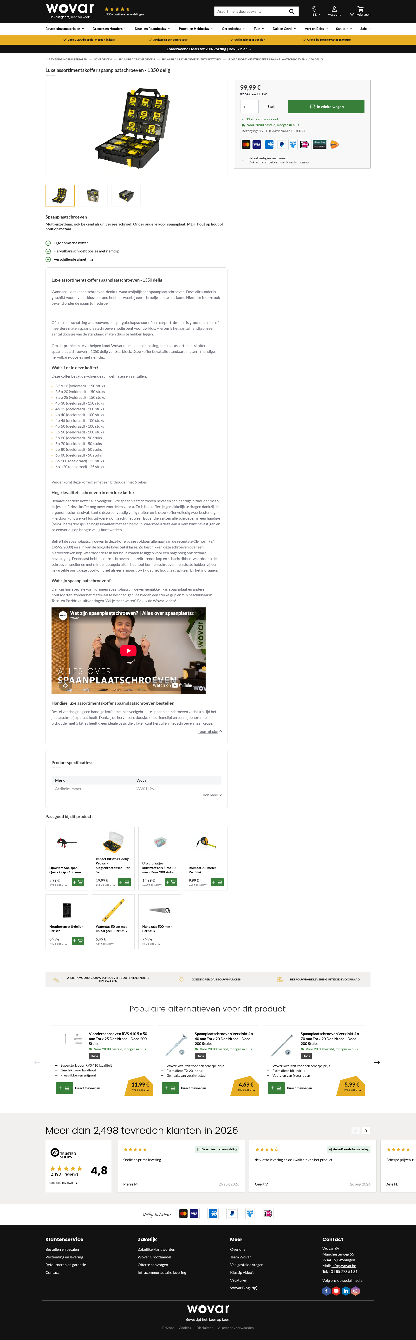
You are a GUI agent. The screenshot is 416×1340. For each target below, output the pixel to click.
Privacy (168, 1328)
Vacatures (238, 1280)
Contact (52, 1272)
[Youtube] (337, 1291)
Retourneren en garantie (66, 1264)
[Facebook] (327, 1291)
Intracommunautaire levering (162, 1272)
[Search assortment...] (292, 11)
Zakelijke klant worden (156, 1249)
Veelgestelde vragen (246, 1264)
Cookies (185, 1328)
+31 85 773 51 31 (343, 1271)
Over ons (237, 1249)
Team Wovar (240, 1257)
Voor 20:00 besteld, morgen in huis (91, 39)
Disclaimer (204, 1328)
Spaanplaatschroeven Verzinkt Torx (191, 59)
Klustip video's (242, 1272)
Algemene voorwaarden (236, 1328)
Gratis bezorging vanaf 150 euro (329, 39)
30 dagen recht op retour (170, 39)
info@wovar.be (344, 1265)
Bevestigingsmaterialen (68, 59)
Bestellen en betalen (62, 1249)
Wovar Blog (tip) (243, 1287)
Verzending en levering (64, 1257)
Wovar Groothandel (154, 1257)
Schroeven (103, 59)
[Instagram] (356, 1291)
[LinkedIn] (346, 1291)
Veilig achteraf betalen (249, 39)
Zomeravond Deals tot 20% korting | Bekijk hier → (209, 49)
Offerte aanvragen (153, 1264)
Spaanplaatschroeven (136, 59)
